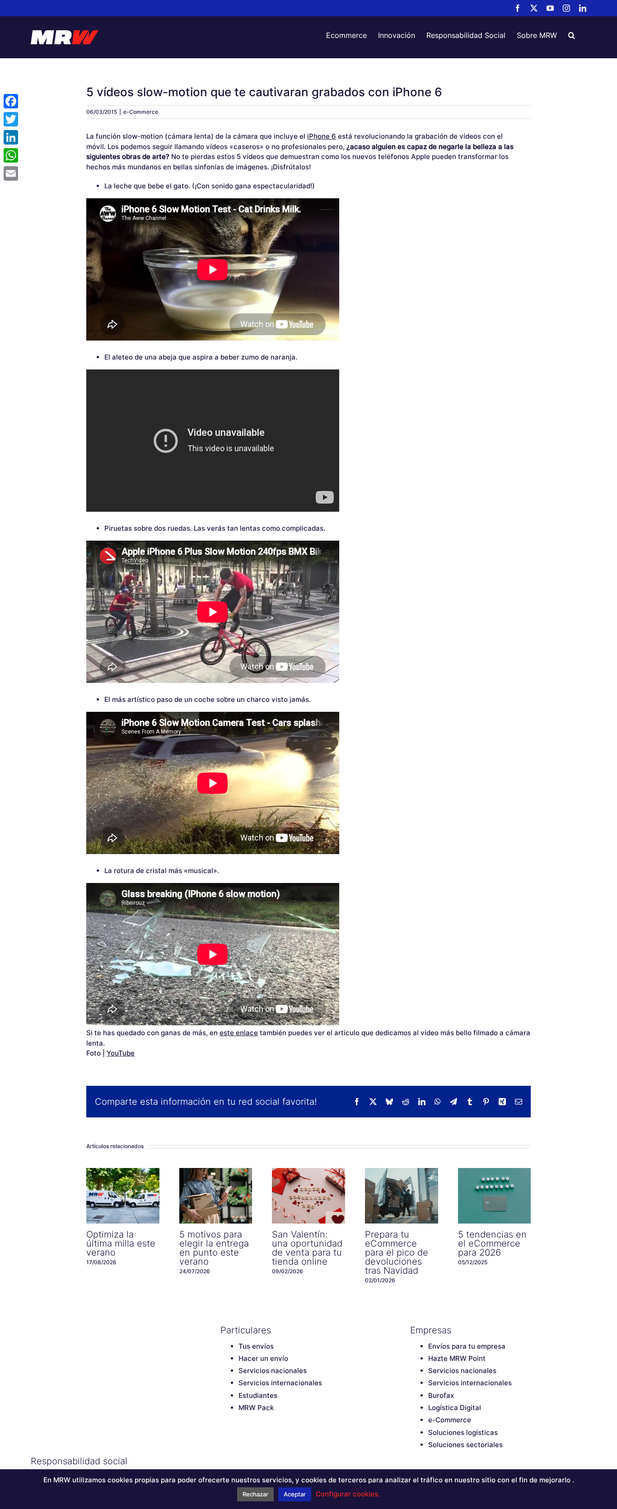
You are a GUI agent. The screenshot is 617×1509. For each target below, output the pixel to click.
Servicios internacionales (280, 1382)
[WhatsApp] (11, 155)
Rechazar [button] (255, 1494)
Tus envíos (256, 1346)
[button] (571, 35)
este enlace (239, 1032)
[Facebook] (224, 1461)
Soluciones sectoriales (465, 1444)
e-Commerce (140, 111)
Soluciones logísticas (463, 1432)
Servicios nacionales (272, 1370)
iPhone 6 (321, 136)
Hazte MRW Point (457, 1358)
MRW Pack (256, 1407)
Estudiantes (257, 1395)
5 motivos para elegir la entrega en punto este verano (216, 1195)
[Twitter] (240, 1461)
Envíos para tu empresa (466, 1346)
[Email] (11, 173)
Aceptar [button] (295, 1494)
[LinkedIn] (288, 1461)
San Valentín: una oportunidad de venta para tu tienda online (308, 1195)
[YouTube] (256, 1461)
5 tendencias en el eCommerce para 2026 (494, 1195)
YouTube (121, 1053)
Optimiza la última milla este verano (123, 1195)
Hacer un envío (263, 1358)
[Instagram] (272, 1461)
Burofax (441, 1395)
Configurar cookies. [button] (348, 1494)
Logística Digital (454, 1407)
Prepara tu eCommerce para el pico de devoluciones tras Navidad (401, 1195)
